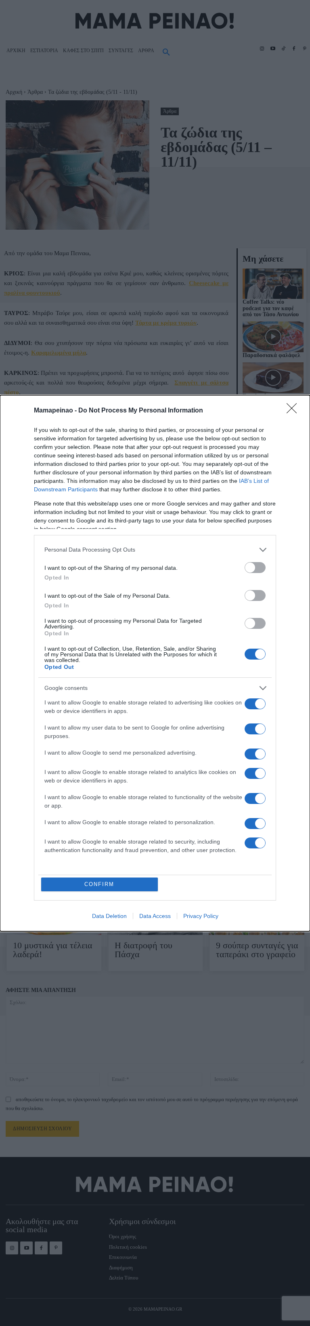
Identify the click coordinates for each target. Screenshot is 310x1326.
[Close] (294, 411)
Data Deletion (109, 916)
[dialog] (155, 663)
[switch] (255, 567)
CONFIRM (99, 884)
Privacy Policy (200, 916)
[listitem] (155, 550)
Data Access (155, 916)
